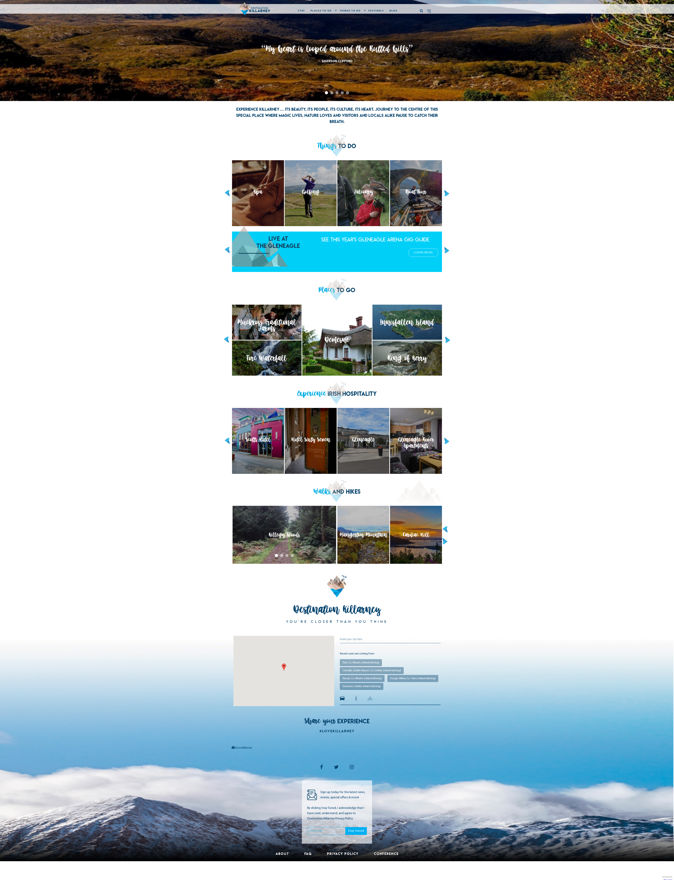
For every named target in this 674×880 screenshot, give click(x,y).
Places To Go (321, 10)
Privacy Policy (343, 853)
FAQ (308, 853)
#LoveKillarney (337, 731)
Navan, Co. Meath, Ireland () (362, 678)
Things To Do (350, 10)
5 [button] (347, 93)
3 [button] (337, 93)
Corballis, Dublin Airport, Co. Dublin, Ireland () (371, 670)
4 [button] (342, 93)
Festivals (376, 10)
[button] (284, 667)
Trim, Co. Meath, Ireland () (360, 662)
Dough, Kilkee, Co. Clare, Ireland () (413, 678)
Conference (386, 853)
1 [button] (326, 93)
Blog (393, 10)
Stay (301, 10)
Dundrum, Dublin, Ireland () (361, 686)
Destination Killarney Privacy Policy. (330, 818)
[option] (337, 50)
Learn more (423, 259)
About (282, 853)
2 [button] (331, 93)
